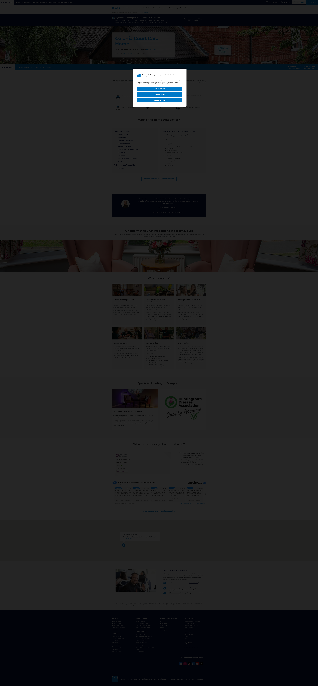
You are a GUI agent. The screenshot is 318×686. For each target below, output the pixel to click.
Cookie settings (159, 100)
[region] (159, 88)
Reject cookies (160, 94)
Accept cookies (159, 88)
